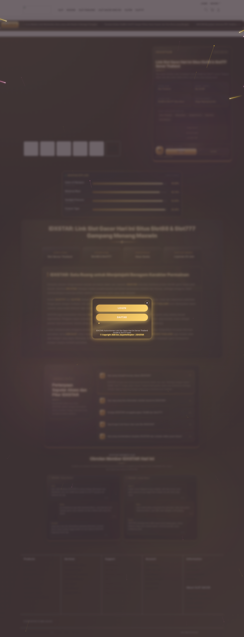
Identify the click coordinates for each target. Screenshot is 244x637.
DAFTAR (122, 317)
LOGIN (122, 308)
